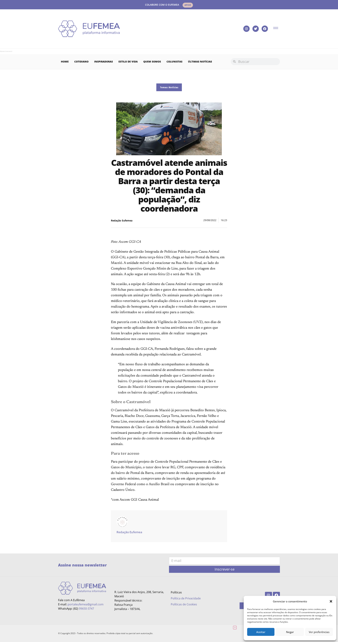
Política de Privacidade (186, 598)
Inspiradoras (103, 61)
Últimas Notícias (200, 61)
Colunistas (174, 61)
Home (65, 61)
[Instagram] (246, 29)
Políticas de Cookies (184, 604)
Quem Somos (152, 61)
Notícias (173, 87)
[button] (331, 601)
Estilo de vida (128, 61)
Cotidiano (81, 61)
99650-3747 (86, 608)
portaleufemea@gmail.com (86, 604)
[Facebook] (265, 29)
